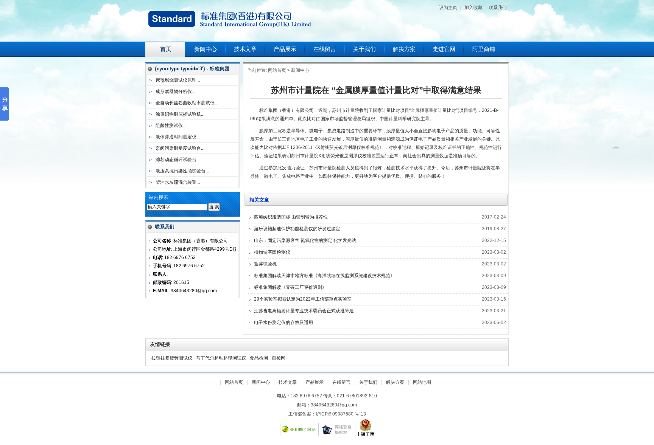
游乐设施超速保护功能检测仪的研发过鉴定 (297, 228)
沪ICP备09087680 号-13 (341, 414)
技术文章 (245, 49)
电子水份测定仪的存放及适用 (283, 322)
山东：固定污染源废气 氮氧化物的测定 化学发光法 (305, 240)
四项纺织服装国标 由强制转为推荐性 (291, 217)
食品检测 (259, 358)
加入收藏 (473, 7)
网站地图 (422, 382)
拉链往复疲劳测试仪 (171, 358)
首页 (165, 49)
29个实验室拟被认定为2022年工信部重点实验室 (303, 299)
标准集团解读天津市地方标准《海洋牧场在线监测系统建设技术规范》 (324, 275)
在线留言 (324, 49)
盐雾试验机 (265, 264)
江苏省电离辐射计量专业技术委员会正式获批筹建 (304, 310)
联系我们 (498, 7)
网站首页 (277, 70)
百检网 (278, 358)
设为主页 (448, 7)
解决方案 (404, 49)
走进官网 (444, 49)
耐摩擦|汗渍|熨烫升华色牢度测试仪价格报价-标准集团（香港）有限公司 (240, 21)
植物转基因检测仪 (272, 252)
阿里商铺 (483, 49)
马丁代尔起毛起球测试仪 (221, 358)
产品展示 (285, 49)
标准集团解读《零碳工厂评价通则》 (290, 287)
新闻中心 (205, 49)
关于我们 (364, 49)
